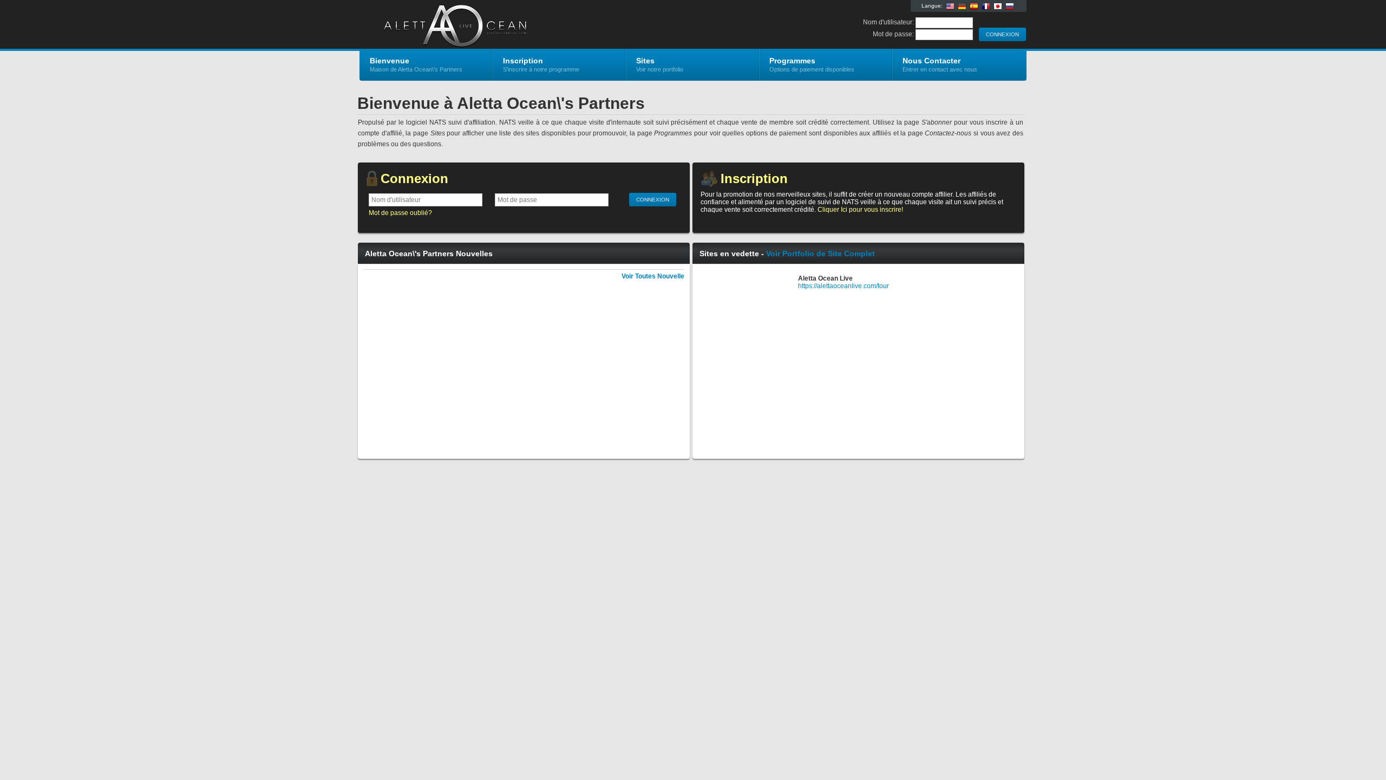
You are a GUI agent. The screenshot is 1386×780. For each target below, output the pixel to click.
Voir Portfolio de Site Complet (820, 253)
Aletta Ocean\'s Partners (488, 24)
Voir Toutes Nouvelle (653, 276)
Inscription (754, 178)
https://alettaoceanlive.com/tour (843, 286)
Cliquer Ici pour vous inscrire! (860, 209)
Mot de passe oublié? (400, 213)
